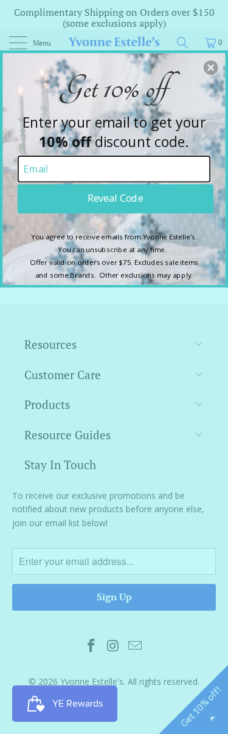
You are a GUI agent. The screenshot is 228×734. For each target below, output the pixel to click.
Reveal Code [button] (115, 198)
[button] (211, 67)
